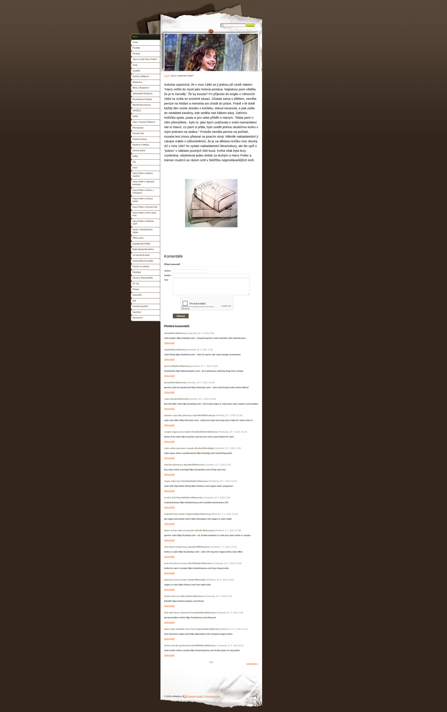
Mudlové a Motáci (141, 145)
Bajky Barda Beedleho (143, 249)
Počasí (136, 289)
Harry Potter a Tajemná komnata (143, 183)
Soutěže (136, 71)
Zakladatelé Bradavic (143, 93)
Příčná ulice (138, 238)
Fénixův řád (138, 133)
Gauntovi (137, 312)
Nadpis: (167, 275)
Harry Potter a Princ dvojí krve (144, 214)
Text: (166, 280)
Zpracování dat (213, 696)
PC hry (136, 283)
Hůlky (135, 156)
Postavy (136, 53)
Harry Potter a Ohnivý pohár (143, 200)
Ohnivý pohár (139, 150)
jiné (134, 301)
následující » (252, 664)
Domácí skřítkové (141, 76)
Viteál (135, 116)
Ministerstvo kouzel (142, 105)
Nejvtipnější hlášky (141, 244)
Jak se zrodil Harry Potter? (145, 59)
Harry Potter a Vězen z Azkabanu (143, 191)
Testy (135, 65)
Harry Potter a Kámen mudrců (143, 174)
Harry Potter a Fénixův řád (145, 207)
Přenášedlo (138, 128)
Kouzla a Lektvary (141, 266)
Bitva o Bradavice (141, 88)
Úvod (166, 76)
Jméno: (167, 271)
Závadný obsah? (196, 696)
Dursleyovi (138, 317)
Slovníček (137, 295)
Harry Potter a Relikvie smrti (143, 222)
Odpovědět (169, 343)
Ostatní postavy (140, 139)
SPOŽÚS (137, 110)
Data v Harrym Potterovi (144, 122)
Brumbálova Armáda (142, 99)
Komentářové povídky (143, 261)
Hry (134, 162)
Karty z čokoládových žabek (143, 231)
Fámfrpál (137, 272)
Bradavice (137, 82)
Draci (135, 167)
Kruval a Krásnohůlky (143, 278)
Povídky (136, 48)
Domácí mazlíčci (140, 306)
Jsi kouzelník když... (142, 255)
